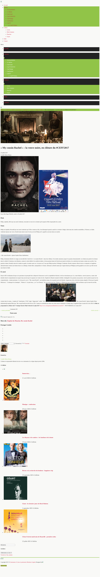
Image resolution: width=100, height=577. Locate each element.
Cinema (6, 7)
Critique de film (39, 109)
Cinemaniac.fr (13, 562)
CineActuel (9, 14)
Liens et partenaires (21, 562)
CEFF (12, 109)
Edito (5, 38)
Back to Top (4, 565)
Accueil (6, 5)
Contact (6, 41)
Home (2, 109)
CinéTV (9, 23)
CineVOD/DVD (11, 16)
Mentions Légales (31, 562)
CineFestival (10, 20)
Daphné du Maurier (13, 321)
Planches (9, 34)
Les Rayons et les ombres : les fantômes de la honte (37, 437)
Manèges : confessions (29, 404)
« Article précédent (5, 310)
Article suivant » (95, 310)
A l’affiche (9, 12)
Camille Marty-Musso (6, 359)
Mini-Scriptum (10, 32)
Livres (8, 30)
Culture (5, 27)
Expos (8, 36)
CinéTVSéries (13, 25)
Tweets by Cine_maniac (6, 555)
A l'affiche (7, 109)
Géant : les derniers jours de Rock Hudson (35, 503)
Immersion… (26, 373)
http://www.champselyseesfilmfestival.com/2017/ (52, 305)
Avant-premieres (11, 9)
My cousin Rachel (26, 321)
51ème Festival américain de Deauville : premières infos (39, 537)
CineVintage (10, 18)
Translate (27, 343)
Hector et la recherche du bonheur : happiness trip (37, 470)
